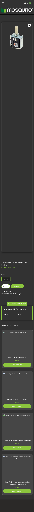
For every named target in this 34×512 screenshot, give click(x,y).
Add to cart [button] (17, 365)
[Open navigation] (2, 3)
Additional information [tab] (17, 303)
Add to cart (17, 286)
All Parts (16, 294)
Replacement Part (8, 267)
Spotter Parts (25, 294)
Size (3, 274)
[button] (29, 25)
